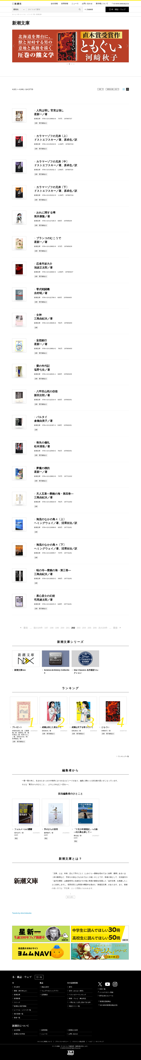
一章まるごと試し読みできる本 (80, 1002)
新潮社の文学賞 (19, 1034)
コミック (17, 1002)
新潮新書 (17, 998)
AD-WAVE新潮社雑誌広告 (109, 1005)
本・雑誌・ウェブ (118, 9)
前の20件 (38, 628)
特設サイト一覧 (74, 1006)
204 (84, 628)
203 (78, 628)
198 (51, 628)
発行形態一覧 (18, 1014)
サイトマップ (100, 1041)
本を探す (17, 987)
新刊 (70, 987)
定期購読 (45, 994)
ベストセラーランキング (77, 994)
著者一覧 (17, 1018)
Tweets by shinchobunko (22, 913)
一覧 (40, 977)
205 (89, 628)
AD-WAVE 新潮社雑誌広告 (121, 3)
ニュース (75, 3)
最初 (25, 628)
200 (62, 628)
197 (46, 628)
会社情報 (54, 3)
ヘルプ (90, 1041)
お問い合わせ (87, 3)
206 (95, 628)
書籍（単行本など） (21, 991)
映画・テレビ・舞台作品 (77, 998)
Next (127, 46)
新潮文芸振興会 (105, 1001)
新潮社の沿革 (73, 1030)
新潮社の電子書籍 (20, 1006)
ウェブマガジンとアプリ (50, 991)
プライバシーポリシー (62, 1041)
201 (68, 628)
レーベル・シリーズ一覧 (27, 14)
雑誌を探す (45, 987)
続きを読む (70, 897)
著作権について (102, 3)
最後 (115, 628)
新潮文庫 (17, 994)
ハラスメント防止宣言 (78, 1041)
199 (57, 628)
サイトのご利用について (44, 1041)
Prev (13, 46)
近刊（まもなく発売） (76, 991)
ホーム (14, 14)
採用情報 (64, 3)
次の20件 (102, 628)
